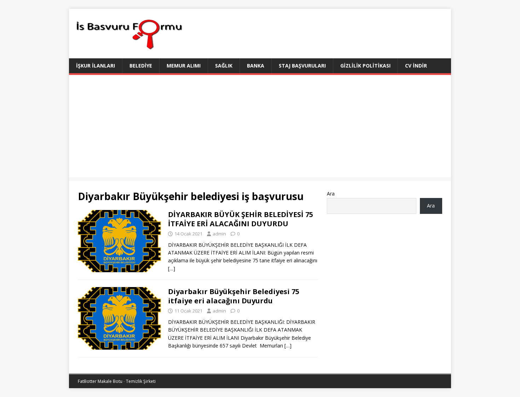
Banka (255, 65)
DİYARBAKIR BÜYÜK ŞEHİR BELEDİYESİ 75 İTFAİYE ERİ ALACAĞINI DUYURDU (240, 219)
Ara (331, 193)
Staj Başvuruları (302, 65)
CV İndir (416, 65)
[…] (171, 268)
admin (219, 233)
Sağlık (223, 65)
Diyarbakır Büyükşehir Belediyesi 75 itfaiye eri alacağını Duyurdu (233, 296)
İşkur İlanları (95, 65)
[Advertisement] (260, 127)
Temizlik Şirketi (141, 381)
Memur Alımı (184, 65)
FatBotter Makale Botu (100, 381)
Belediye (140, 65)
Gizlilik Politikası (365, 65)
